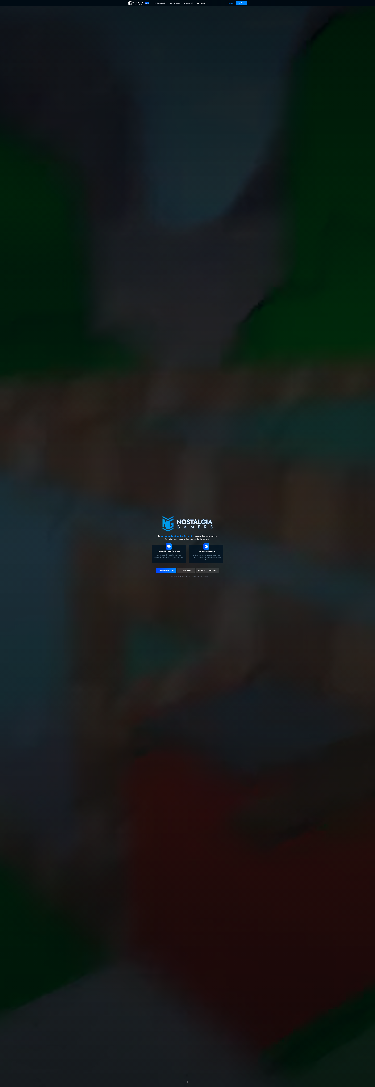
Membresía (189, 3)
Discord (202, 3)
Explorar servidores (166, 570)
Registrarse (241, 3)
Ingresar (230, 3)
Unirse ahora (186, 570)
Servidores (176, 3)
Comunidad (161, 3)
